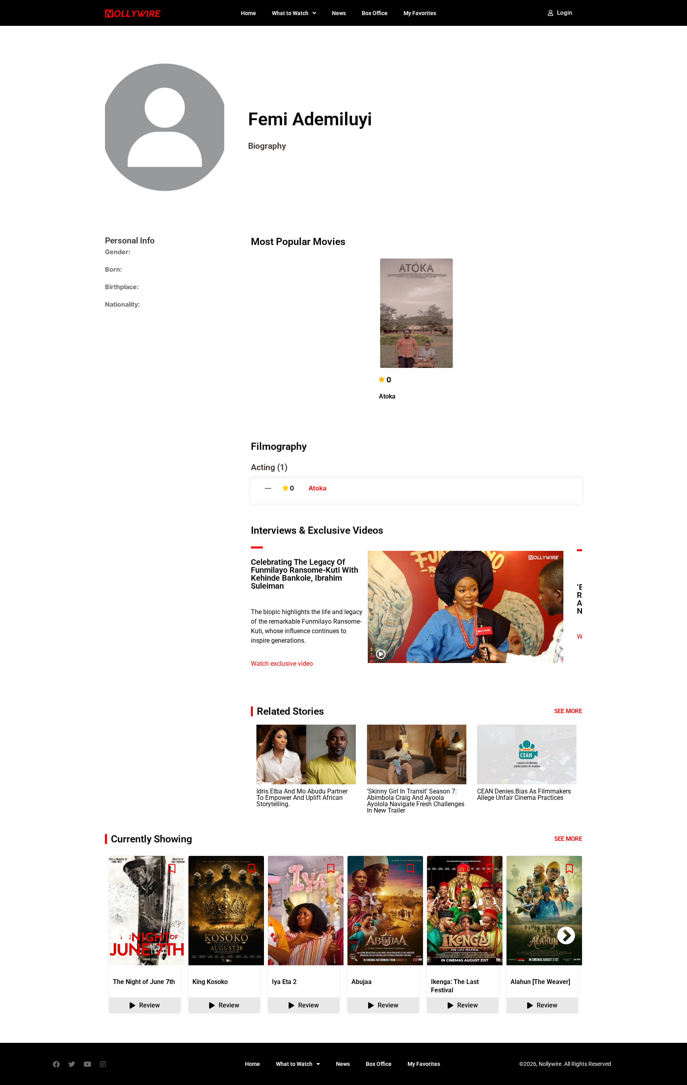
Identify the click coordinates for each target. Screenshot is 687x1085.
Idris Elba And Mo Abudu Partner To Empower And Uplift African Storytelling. (301, 798)
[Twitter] (71, 1064)
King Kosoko (210, 982)
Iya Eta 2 (284, 982)
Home (248, 13)
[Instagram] (102, 1064)
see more (568, 838)
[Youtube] (87, 1064)
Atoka (387, 396)
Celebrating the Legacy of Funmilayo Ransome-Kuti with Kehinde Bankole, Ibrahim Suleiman (304, 574)
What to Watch (290, 13)
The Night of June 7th (144, 982)
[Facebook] (56, 1064)
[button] (566, 935)
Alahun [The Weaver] (540, 982)
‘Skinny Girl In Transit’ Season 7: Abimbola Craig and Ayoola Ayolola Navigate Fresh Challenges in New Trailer (415, 801)
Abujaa (361, 982)
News (339, 13)
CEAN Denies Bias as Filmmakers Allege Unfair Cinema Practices (524, 794)
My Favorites (420, 13)
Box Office (375, 13)
